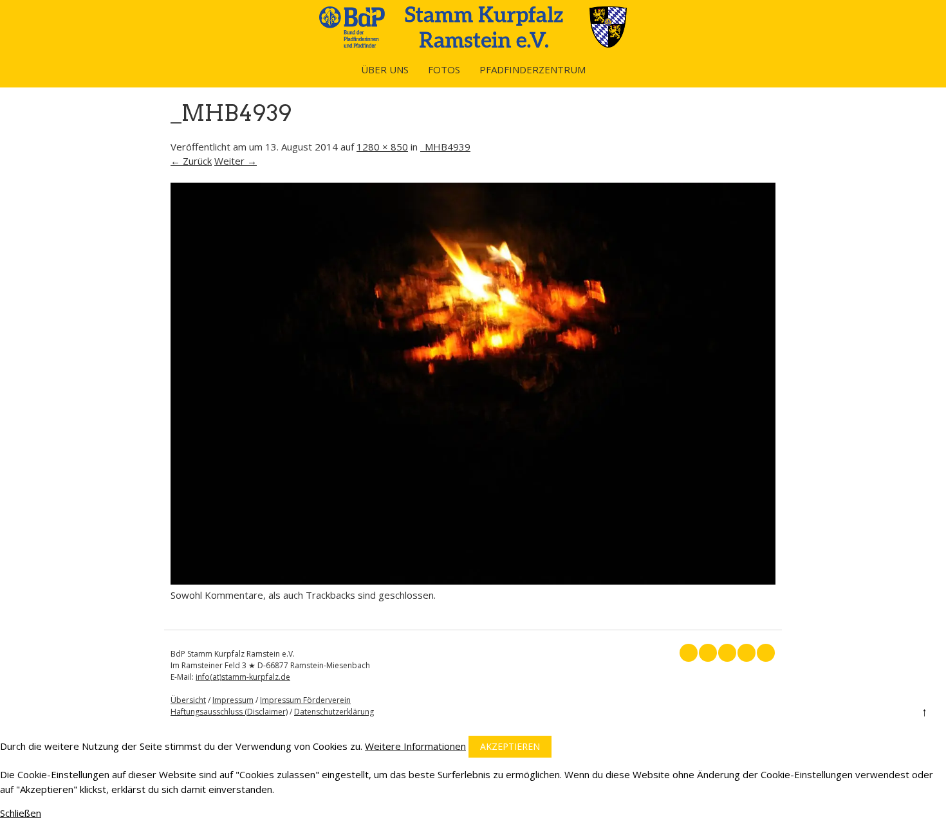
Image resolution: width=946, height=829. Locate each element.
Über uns (385, 69)
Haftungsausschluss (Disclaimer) (229, 711)
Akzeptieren (510, 746)
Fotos (444, 69)
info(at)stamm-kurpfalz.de (243, 676)
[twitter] (708, 652)
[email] (765, 652)
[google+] (727, 652)
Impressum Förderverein (305, 700)
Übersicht (188, 700)
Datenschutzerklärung (334, 711)
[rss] (746, 652)
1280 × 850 (382, 146)
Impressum (233, 700)
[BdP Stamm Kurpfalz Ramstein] (473, 43)
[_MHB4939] (473, 580)
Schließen (20, 812)
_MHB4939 (445, 146)
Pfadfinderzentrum (532, 69)
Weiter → (235, 160)
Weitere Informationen (415, 746)
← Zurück (191, 160)
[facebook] (688, 652)
